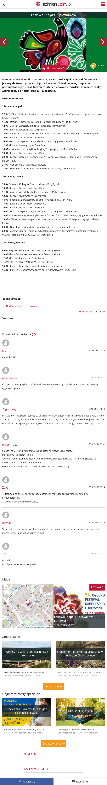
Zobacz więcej (53, 686)
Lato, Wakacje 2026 (80, 711)
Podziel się (28, 781)
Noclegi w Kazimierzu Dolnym (21, 306)
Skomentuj (82, 781)
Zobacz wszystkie (53, 743)
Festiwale (97, 587)
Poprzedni (4, 42)
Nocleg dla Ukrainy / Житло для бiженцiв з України (26, 711)
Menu (103, 4)
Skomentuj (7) (56, 68)
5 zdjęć (101, 65)
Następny (103, 42)
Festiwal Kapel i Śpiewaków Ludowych (73, 619)
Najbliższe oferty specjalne (21, 694)
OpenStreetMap (39, 627)
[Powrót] (4, 4)
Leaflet (28, 627)
